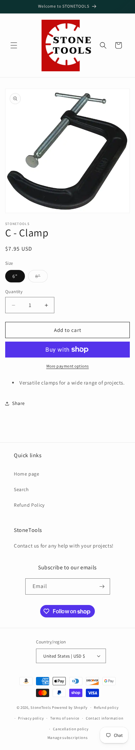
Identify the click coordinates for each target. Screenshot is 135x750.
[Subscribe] (102, 586)
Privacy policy (31, 718)
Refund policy (106, 707)
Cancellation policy (70, 728)
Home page (26, 474)
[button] (13, 45)
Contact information (104, 718)
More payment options (67, 366)
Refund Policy (29, 505)
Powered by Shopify (70, 707)
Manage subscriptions (67, 737)
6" (15, 276)
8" (41, 277)
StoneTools (40, 707)
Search (21, 489)
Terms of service (64, 718)
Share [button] (18, 403)
